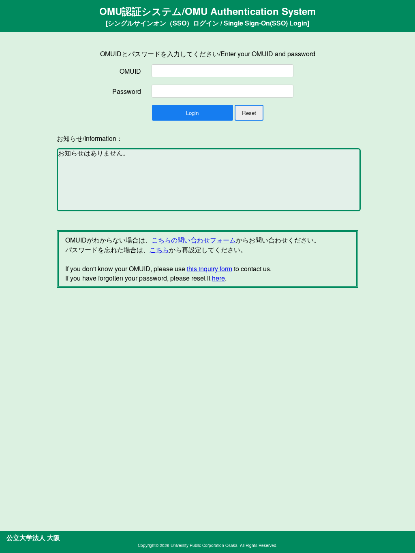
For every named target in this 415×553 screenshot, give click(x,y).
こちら (159, 249)
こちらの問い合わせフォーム (194, 240)
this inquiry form (209, 268)
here (218, 278)
